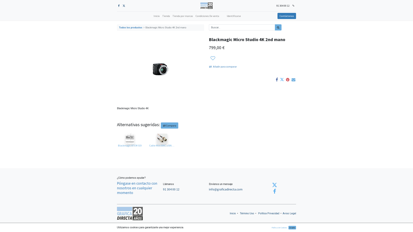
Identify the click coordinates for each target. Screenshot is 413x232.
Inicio (233, 213)
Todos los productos (130, 27)
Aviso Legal (289, 213)
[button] (212, 58)
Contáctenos (287, 16)
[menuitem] (156, 16)
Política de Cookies (279, 227)
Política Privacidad (268, 213)
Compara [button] (171, 125)
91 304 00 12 (282, 5)
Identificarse (234, 16)
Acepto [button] (292, 227)
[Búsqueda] (278, 27)
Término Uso (247, 213)
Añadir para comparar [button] (225, 66)
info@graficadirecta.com (225, 189)
